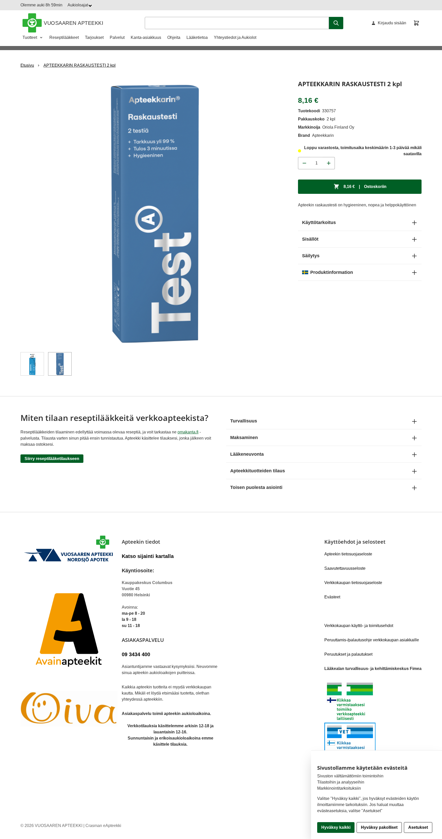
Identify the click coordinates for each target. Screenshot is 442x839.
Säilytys (310, 255)
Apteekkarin (323, 135)
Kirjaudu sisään (392, 23)
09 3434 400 (136, 654)
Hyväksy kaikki (335, 827)
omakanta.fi (188, 432)
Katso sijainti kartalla (148, 556)
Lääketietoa (197, 37)
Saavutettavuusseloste (345, 568)
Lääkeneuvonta (247, 454)
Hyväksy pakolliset (379, 827)
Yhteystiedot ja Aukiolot (235, 37)
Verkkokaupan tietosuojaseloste (353, 582)
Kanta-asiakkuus (146, 37)
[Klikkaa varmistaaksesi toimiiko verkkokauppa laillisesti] (373, 722)
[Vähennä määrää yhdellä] (304, 163)
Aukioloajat (78, 5)
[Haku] (336, 23)
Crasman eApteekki (103, 825)
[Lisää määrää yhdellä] (329, 163)
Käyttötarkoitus (319, 222)
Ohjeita (173, 37)
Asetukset (418, 827)
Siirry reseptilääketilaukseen (52, 458)
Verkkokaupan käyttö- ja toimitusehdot (358, 625)
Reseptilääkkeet (64, 37)
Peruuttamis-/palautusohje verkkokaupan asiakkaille (371, 640)
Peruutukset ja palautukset (348, 654)
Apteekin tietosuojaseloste (348, 554)
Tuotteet (30, 37)
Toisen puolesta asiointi (256, 487)
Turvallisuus (243, 420)
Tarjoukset (94, 37)
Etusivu (27, 65)
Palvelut (117, 37)
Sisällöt (310, 239)
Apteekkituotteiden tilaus (257, 470)
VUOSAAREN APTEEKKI (73, 23)
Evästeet (332, 597)
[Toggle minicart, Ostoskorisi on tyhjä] (416, 23)
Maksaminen (244, 437)
